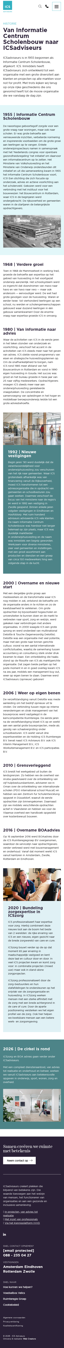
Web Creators (29, 1339)
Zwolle (29, 1271)
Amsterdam (13, 1267)
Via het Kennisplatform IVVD (22, 1223)
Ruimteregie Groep (14, 1298)
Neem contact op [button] (17, 1160)
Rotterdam (12, 1271)
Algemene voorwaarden (14, 1318)
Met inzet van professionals (21, 1219)
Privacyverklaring (11, 1322)
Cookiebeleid (11, 1304)
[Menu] (56, 6)
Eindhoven (33, 1267)
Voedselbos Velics (14, 1292)
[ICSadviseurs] (7, 6)
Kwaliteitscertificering (13, 1326)
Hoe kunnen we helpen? (17, 1287)
